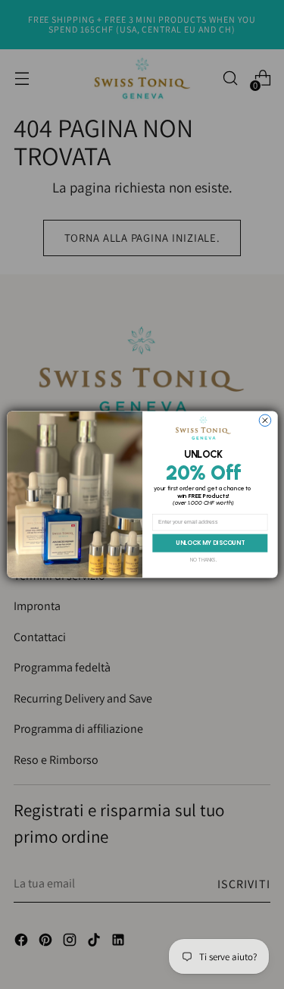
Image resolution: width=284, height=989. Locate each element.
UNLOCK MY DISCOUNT (210, 543)
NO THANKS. (203, 559)
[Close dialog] (265, 421)
